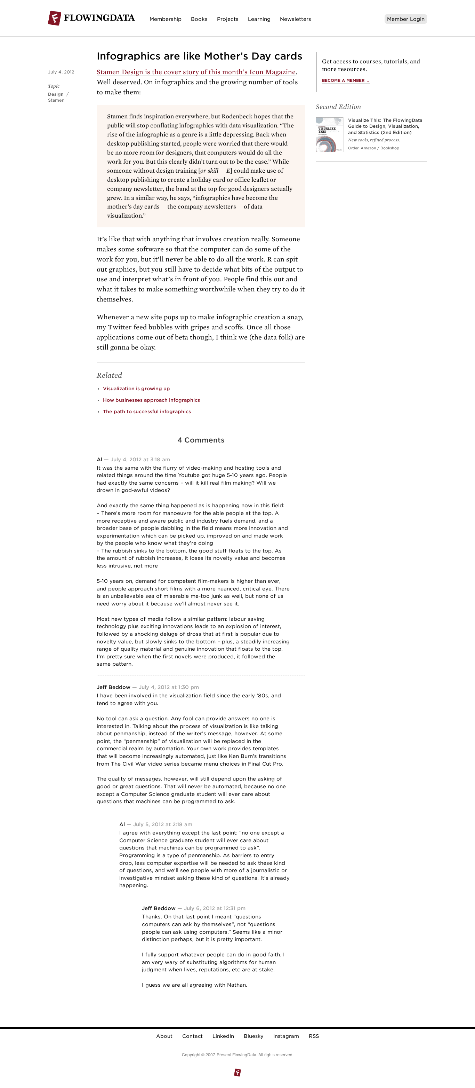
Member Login (406, 19)
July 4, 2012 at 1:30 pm (169, 687)
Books (199, 19)
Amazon (368, 148)
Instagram (286, 1036)
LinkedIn (223, 1036)
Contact (192, 1036)
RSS (314, 1036)
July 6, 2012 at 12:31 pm (214, 908)
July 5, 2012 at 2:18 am (162, 824)
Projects (228, 19)
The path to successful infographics (147, 411)
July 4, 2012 (61, 72)
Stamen (56, 100)
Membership (166, 19)
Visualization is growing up (136, 388)
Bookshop (389, 148)
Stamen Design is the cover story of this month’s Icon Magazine (196, 72)
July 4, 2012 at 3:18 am (140, 459)
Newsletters (295, 19)
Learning (259, 19)
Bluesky (254, 1036)
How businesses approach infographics (151, 400)
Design (56, 94)
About (164, 1036)
